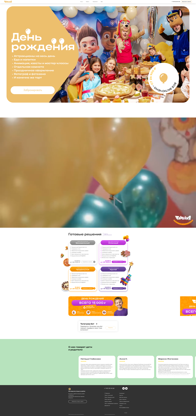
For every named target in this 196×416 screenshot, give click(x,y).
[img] (98, 306)
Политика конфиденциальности (110, 414)
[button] (186, 2)
